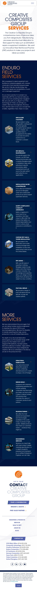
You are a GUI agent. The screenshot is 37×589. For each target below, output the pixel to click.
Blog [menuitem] (17, 530)
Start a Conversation (18, 502)
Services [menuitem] (17, 522)
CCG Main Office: (12, 543)
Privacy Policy (14, 581)
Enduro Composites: (12, 549)
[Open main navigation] (32, 3)
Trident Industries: (12, 557)
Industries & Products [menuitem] (17, 520)
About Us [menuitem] (17, 528)
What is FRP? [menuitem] (17, 525)
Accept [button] (18, 585)
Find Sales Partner (17, 510)
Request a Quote (17, 507)
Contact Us (18, 538)
